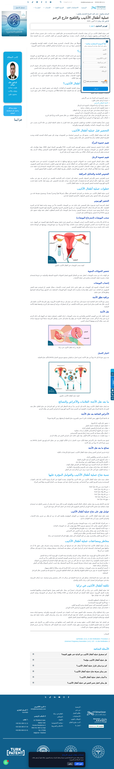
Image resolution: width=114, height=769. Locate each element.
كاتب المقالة (12, 57)
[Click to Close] (107, 41)
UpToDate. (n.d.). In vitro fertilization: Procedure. (92, 639)
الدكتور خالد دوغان (103, 21)
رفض (70, 764)
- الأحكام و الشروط (57, 726)
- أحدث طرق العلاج (75, 722)
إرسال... (95, 89)
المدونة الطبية (59, 7)
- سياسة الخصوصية (58, 723)
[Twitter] (28, 2)
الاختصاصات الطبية (72, 7)
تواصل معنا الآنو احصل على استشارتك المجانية (13, 110)
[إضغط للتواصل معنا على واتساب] (5, 762)
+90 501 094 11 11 (22, 723)
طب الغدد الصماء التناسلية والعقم (87, 14)
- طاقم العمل (77, 713)
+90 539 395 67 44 (21, 726)
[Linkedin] (37, 2)
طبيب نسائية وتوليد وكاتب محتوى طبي (12, 91)
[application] (54, 7)
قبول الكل (79, 764)
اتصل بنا (37, 7)
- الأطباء (61, 720)
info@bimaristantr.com (38, 709)
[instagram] (46, 2)
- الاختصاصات (77, 716)
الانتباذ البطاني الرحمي (101, 103)
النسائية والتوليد (104, 14)
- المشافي (60, 717)
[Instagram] (64, 697)
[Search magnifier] (61, 2)
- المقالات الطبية (76, 719)
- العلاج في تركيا (58, 714)
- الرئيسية (78, 707)
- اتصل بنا (78, 725)
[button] (20, 8)
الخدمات (47, 7)
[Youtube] (50, 2)
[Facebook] (41, 2)
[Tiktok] (32, 2)
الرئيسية (83, 7)
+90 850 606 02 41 (21, 730)
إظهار (92, 26)
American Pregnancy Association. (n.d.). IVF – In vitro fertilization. (86, 641)
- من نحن (78, 710)
